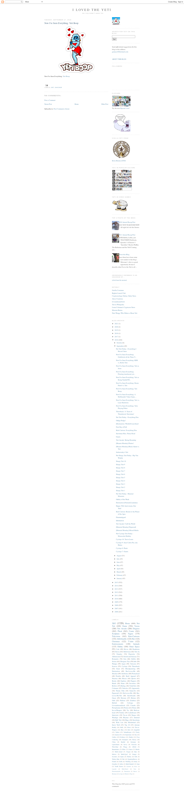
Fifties (124, 749)
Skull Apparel (131, 676)
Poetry (138, 732)
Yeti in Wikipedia (118, 304)
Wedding (128, 761)
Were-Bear (115, 747)
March (119, 572)
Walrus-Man (115, 759)
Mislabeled (132, 722)
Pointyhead (136, 673)
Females (119, 654)
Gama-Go (132, 691)
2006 (117, 612)
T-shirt (130, 641)
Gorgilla (114, 764)
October (119, 343)
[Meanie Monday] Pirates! (125, 443)
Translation (127, 771)
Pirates (126, 708)
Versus (137, 626)
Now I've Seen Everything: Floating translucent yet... (125, 373)
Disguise (136, 628)
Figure (130, 633)
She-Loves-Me (130, 671)
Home (77, 104)
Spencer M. (118, 735)
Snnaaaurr (125, 740)
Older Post (104, 104)
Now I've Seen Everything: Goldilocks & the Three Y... (126, 355)
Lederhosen (132, 712)
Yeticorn (133, 664)
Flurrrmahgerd (121, 517)
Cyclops (124, 666)
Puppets (133, 681)
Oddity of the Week (122, 499)
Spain (122, 757)
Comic (131, 631)
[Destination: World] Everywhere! (127, 424)
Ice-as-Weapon (117, 710)
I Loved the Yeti (91, 10)
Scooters (114, 757)
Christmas (116, 641)
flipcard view (124, 108)
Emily (135, 761)
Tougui (128, 752)
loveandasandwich (118, 302)
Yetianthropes (128, 732)
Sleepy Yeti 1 (120, 490)
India (121, 764)
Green (114, 698)
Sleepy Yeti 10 (121, 461)
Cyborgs (130, 703)
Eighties (123, 681)
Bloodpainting (130, 669)
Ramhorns (136, 649)
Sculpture (116, 633)
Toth (135, 757)
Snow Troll (116, 725)
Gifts (113, 700)
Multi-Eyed (124, 754)
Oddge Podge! (121, 420)
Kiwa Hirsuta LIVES (119, 161)
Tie (128, 710)
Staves (117, 651)
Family (121, 712)
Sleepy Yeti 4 (120, 481)
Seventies (132, 683)
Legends (114, 769)
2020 (117, 327)
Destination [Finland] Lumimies (127, 502)
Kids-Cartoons (134, 636)
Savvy (125, 744)
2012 (117, 592)
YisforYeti (132, 686)
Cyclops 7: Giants (122, 551)
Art (52, 87)
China (114, 742)
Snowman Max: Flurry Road (125, 433)
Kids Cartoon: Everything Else (126, 430)
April (119, 568)
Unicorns (134, 744)
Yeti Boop (67, 76)
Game (124, 626)
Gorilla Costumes (118, 290)
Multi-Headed (130, 764)
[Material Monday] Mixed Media (127, 530)
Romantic (115, 659)
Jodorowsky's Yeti (122, 452)
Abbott (134, 747)
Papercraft (115, 693)
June (118, 562)
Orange (134, 754)
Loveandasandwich (118, 705)
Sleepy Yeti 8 (120, 468)
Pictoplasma (116, 708)
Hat (133, 638)
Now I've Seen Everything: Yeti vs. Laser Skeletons (127, 401)
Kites (135, 766)
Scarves (114, 666)
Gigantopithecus (132, 759)
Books (114, 681)
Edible (133, 659)
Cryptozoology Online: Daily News (124, 296)
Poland (114, 761)
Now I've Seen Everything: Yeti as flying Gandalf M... (127, 378)
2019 (117, 330)
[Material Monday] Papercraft (126, 527)
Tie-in (125, 715)
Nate (135, 769)
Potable (118, 676)
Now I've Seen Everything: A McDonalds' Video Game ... (126, 395)
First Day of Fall (121, 427)
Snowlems (136, 720)
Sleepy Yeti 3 (120, 484)
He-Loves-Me (127, 693)
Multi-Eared (125, 769)
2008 (117, 605)
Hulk (121, 727)
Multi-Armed (118, 752)
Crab (117, 649)
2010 (117, 599)
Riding (123, 686)
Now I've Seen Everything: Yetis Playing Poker (127, 407)
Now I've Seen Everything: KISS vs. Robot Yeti (127, 361)
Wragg (125, 747)
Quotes (133, 678)
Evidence (122, 737)
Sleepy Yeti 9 (120, 464)
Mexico (114, 754)
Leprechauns (116, 744)
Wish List (119, 722)
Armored (137, 717)
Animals (136, 644)
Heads (114, 683)
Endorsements (117, 644)
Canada (133, 705)
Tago (131, 774)
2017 (117, 336)
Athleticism (116, 656)
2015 (117, 582)
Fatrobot (129, 766)
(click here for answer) (119, 280)
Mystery (123, 698)
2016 (117, 340)
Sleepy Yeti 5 (120, 477)
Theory (134, 740)
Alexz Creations (117, 299)
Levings (121, 774)
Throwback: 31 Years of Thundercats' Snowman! (125, 412)
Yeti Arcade (122, 628)
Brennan (114, 774)
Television (116, 636)
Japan (124, 664)
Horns (127, 623)
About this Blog (124, 254)
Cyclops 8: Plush (122, 548)
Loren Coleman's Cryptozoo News (123, 307)
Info (135, 661)
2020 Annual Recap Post (127, 222)
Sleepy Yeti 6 (120, 474)
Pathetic (122, 700)
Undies (114, 737)
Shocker (58, 87)
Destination (116, 671)
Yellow (117, 732)
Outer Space (134, 646)
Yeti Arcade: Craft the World (125, 524)
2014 (117, 586)
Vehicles (125, 688)
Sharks (131, 737)
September (120, 346)
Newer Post (48, 104)
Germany (133, 742)
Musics (124, 678)
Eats (125, 659)
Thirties (129, 757)
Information (120, 520)
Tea (136, 735)
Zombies (133, 700)
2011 (117, 595)
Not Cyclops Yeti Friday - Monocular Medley (124, 534)
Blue (122, 730)
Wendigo (115, 717)
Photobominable (116, 771)
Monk (126, 774)
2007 (117, 608)
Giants (118, 437)
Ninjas (134, 715)
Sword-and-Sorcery (130, 656)
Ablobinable (122, 638)
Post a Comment (49, 100)
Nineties (115, 678)
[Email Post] (46, 85)
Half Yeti (118, 720)
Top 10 (127, 725)
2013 (117, 589)
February (120, 575)
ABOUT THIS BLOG (119, 59)
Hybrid (114, 703)
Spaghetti (137, 730)
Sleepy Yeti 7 (120, 471)
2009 (117, 602)
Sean (138, 764)
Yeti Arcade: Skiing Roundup (126, 440)
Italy (135, 752)
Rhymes (126, 717)
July (118, 559)
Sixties (114, 661)
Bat (123, 759)
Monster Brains (117, 310)
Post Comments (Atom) (61, 109)
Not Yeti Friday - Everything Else (127, 417)
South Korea (119, 766)
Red (129, 730)
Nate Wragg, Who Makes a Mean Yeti (124, 313)
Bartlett (123, 742)
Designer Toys (125, 661)
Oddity (120, 646)
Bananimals (115, 749)
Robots (114, 686)
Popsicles (132, 654)
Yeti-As (137, 651)
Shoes (129, 727)
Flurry (134, 708)
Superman (128, 735)
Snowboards (131, 695)
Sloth (120, 761)
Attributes (124, 673)
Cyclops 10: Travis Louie (124, 539)
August (119, 555)
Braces (135, 771)
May (118, 565)
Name (123, 683)
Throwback (136, 666)
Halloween (127, 651)
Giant (118, 669)
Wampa (114, 664)
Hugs (127, 720)
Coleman (115, 688)
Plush (120, 631)
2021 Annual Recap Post (127, 235)
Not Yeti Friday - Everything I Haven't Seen (126, 350)
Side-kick (115, 715)
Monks (137, 749)
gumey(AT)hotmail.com (120, 52)
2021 (117, 323)
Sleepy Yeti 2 (120, 487)
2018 (117, 333)
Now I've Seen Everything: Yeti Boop (61, 23)
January (119, 578)
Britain (133, 698)
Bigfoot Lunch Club (119, 293)
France (131, 749)
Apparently (136, 688)
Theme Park (120, 691)
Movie (126, 649)
